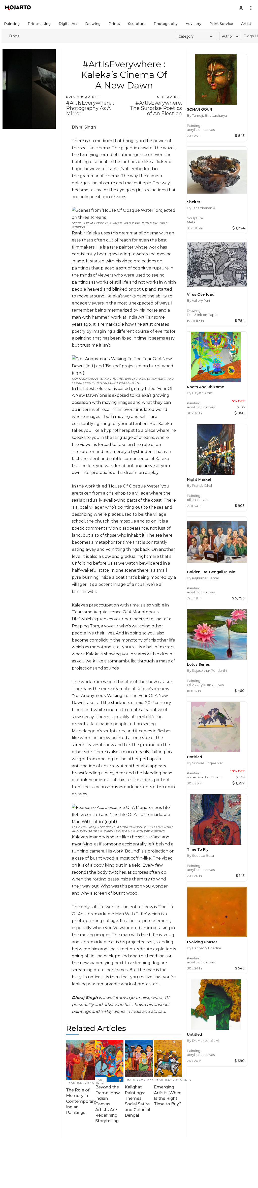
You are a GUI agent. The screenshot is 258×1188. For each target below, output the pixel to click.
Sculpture (137, 23)
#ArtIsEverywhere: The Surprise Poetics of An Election (156, 108)
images (125, 402)
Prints (114, 23)
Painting (12, 23)
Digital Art (68, 23)
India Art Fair (140, 317)
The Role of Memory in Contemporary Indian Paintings (81, 1101)
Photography (166, 23)
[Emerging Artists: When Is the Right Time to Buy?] (168, 1061)
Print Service (221, 23)
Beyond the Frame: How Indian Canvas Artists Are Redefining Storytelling (107, 1104)
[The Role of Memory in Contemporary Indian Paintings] (81, 1062)
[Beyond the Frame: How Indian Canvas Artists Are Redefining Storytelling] (109, 1061)
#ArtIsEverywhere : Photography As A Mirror (90, 108)
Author (227, 36)
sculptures (114, 730)
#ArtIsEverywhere (86, 1082)
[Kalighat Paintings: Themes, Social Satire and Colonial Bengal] (139, 1061)
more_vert (251, 8)
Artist (246, 23)
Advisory (193, 23)
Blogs (14, 36)
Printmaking (39, 23)
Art (101, 1079)
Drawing (93, 23)
